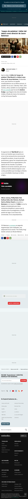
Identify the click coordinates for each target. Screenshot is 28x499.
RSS (19, 390)
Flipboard (18, 57)
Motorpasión (17, 462)
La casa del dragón (18, 414)
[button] (11, 69)
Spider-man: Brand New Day (7, 418)
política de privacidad (18, 383)
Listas (15, 409)
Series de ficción (5, 403)
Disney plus (4, 406)
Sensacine (16, 453)
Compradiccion (5, 476)
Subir (22, 435)
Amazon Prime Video (19, 403)
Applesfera (4, 447)
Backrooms (19, 24)
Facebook (12, 57)
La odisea (16, 411)
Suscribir (23, 380)
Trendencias (4, 472)
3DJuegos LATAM (17, 484)
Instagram (16, 390)
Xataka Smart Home (6, 450)
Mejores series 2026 (14, 369)
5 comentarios (6, 56)
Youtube (13, 390)
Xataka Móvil (4, 445)
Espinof (15, 455)
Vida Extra (16, 445)
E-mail (20, 57)
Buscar (26, 429)
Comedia (14, 235)
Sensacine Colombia (18, 488)
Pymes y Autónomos (18, 474)
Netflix (3, 409)
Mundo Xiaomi (5, 452)
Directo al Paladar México (7, 490)
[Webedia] (5, 437)
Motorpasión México (18, 490)
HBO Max (4, 414)
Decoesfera (4, 474)
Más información (15, 497)
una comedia (7, 90)
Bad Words (21, 235)
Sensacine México (18, 486)
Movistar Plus (17, 406)
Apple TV (4, 411)
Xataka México (5, 484)
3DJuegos (16, 443)
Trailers (8, 235)
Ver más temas (5, 423)
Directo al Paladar (5, 462)
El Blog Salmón (17, 472)
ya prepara (12, 225)
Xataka (3, 443)
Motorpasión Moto (18, 465)
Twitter (15, 57)
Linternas (16, 417)
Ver (14, 303)
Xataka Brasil (4, 486)
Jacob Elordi (12, 24)
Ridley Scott (5, 24)
